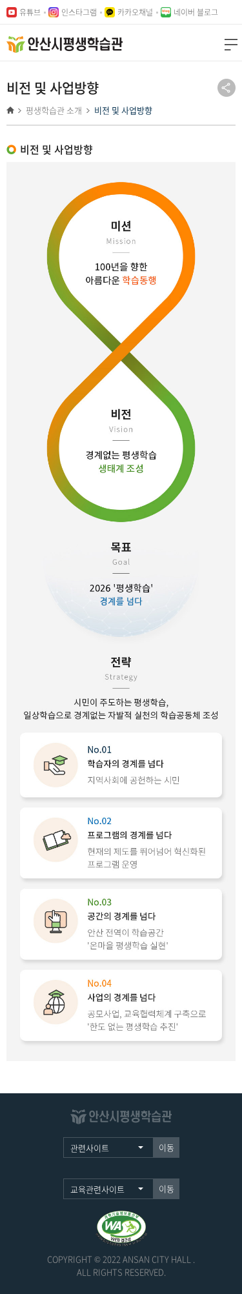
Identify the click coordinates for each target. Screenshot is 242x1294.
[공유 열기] (226, 88)
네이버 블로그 (196, 11)
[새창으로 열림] (121, 1217)
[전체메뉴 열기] (230, 44)
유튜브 (30, 11)
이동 (166, 1147)
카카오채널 (135, 11)
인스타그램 (79, 11)
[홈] (12, 110)
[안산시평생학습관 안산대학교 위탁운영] (64, 44)
